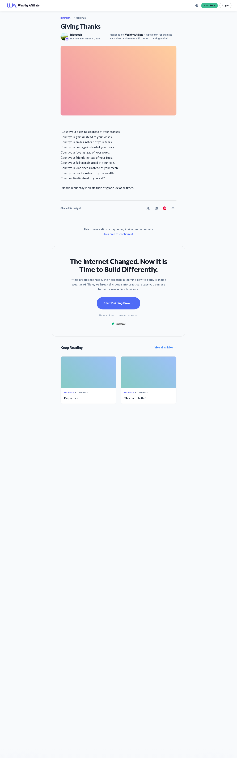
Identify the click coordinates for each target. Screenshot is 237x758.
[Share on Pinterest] (164, 208)
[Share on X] (148, 208)
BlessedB (76, 34)
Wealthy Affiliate (134, 34)
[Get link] (173, 208)
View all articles (165, 347)
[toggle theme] (197, 5)
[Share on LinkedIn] (156, 208)
